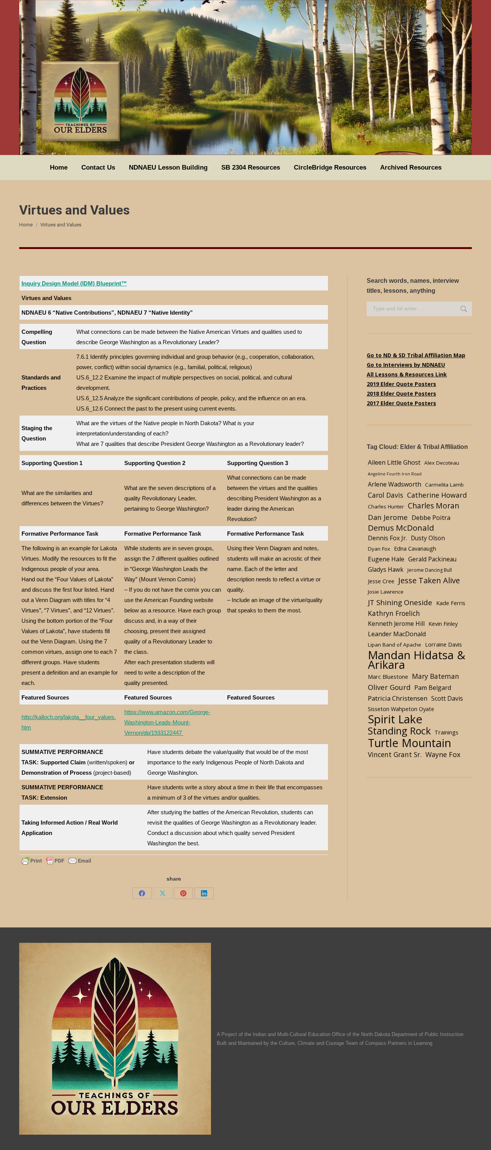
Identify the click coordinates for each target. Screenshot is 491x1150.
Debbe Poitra (431, 517)
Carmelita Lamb (444, 484)
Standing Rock (399, 731)
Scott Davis (447, 698)
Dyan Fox (379, 548)
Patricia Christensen (397, 698)
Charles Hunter (386, 506)
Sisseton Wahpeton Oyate (401, 709)
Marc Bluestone (388, 676)
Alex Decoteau (441, 462)
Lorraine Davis (443, 644)
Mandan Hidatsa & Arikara (416, 660)
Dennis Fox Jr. (387, 538)
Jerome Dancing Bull (429, 570)
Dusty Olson (428, 538)
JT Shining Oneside (400, 602)
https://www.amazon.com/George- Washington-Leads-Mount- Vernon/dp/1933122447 (167, 722)
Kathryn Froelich (394, 613)
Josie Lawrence (386, 591)
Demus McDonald (401, 528)
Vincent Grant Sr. (395, 754)
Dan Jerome (388, 517)
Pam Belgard (432, 687)
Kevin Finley (443, 623)
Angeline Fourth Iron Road (395, 474)
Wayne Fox (442, 754)
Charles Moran (433, 505)
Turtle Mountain (409, 742)
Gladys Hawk (386, 570)
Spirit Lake (395, 719)
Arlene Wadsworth (394, 484)
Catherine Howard (437, 495)
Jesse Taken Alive (429, 580)
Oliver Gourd (389, 687)
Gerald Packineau (432, 559)
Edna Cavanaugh (415, 548)
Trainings (446, 732)
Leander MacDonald (397, 634)
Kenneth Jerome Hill (396, 624)
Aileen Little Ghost (394, 462)
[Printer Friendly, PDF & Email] (56, 860)
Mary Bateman (435, 676)
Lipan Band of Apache (394, 644)
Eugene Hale (386, 559)
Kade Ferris (450, 603)
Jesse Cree (381, 581)
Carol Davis (385, 495)
